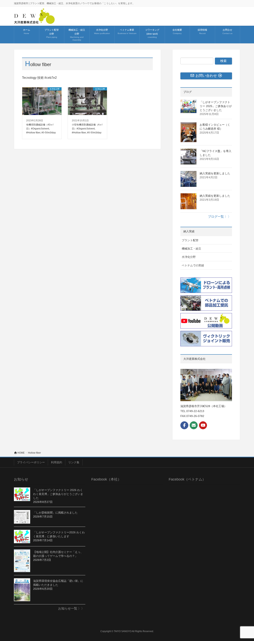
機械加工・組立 (191, 248)
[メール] (194, 425)
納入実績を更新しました (215, 173)
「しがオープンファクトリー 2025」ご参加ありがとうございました (216, 106)
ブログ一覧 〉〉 (219, 216)
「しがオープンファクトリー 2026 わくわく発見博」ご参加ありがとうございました (58, 494)
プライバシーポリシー (31, 462)
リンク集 (73, 462)
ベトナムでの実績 (193, 265)
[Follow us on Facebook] (184, 425)
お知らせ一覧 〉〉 (71, 608)
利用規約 (56, 462)
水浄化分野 (189, 256)
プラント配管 (190, 240)
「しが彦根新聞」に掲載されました (55, 512)
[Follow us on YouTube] (203, 425)
